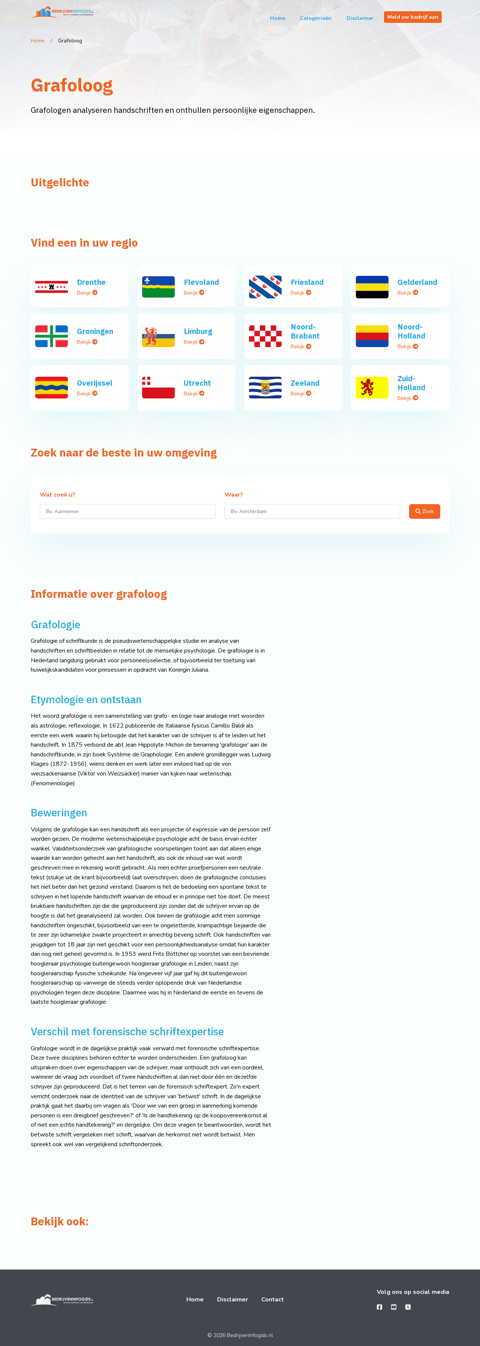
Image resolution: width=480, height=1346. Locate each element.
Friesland (307, 282)
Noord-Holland (411, 331)
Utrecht (197, 383)
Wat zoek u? (57, 495)
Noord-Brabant (305, 331)
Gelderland (417, 282)
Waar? (234, 495)
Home (277, 18)
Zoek (427, 511)
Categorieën (316, 18)
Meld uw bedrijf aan (412, 17)
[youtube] (393, 1307)
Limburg (198, 331)
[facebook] (379, 1307)
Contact (272, 1299)
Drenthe (91, 282)
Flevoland (201, 282)
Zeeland (305, 383)
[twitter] (408, 1307)
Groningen (95, 331)
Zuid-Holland (411, 382)
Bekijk (84, 292)
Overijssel (94, 383)
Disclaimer (360, 18)
